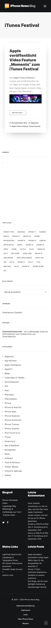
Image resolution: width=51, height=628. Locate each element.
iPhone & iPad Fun (13, 407)
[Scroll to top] (46, 623)
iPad (7, 390)
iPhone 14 (29, 245)
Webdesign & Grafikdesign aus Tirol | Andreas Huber (11, 512)
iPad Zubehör (11, 399)
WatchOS (7, 266)
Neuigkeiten (10, 450)
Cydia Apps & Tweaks (14, 377)
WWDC (19, 245)
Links (25, 615)
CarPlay (42, 240)
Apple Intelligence (24, 258)
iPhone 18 (21, 240)
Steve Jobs (27, 253)
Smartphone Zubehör (12, 312)
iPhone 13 (21, 262)
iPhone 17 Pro (9, 232)
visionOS (42, 232)
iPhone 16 (40, 245)
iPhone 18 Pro (38, 266)
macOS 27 (38, 253)
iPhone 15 (25, 266)
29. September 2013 (19, 123)
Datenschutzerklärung (25, 606)
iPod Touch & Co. (13, 433)
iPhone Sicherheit (13, 420)
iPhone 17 (32, 232)
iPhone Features (12, 416)
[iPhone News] (20, 6)
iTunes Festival (34, 126)
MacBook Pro (9, 240)
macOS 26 (27, 236)
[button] (45, 6)
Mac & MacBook (12, 445)
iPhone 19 (32, 240)
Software (9, 458)
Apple (6, 249)
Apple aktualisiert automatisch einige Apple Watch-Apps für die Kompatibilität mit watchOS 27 (38, 560)
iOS (5, 271)
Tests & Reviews (12, 462)
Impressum (25, 610)
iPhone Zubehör (12, 428)
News (7, 454)
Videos (8, 475)
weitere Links (7, 575)
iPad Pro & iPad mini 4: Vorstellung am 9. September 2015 (38, 527)
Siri (5, 262)
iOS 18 (12, 262)
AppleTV (8, 369)
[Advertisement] (25, 188)
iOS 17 (6, 253)
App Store (15, 253)
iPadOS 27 (16, 236)
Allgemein (34, 123)
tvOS (38, 262)
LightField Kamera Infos (11, 554)
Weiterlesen (17, 113)
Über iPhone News (25, 619)
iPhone (37, 236)
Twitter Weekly (11, 467)
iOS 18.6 (23, 249)
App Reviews (11, 360)
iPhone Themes (12, 424)
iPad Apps (9, 394)
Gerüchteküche (12, 382)
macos (6, 236)
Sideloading (8, 258)
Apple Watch (9, 245)
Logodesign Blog (9, 506)
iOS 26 (31, 249)
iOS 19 (16, 266)
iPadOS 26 (41, 249)
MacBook (21, 232)
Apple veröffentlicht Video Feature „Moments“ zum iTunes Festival (24, 60)
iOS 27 (30, 262)
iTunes (8, 437)
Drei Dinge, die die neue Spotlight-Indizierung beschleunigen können (38, 584)
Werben (25, 623)
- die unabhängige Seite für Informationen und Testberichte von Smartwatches (25, 334)
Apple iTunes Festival (23, 77)
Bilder (7, 373)
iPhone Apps (10, 411)
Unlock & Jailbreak (13, 471)
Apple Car (39, 258)
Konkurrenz (10, 441)
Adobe (14, 249)
